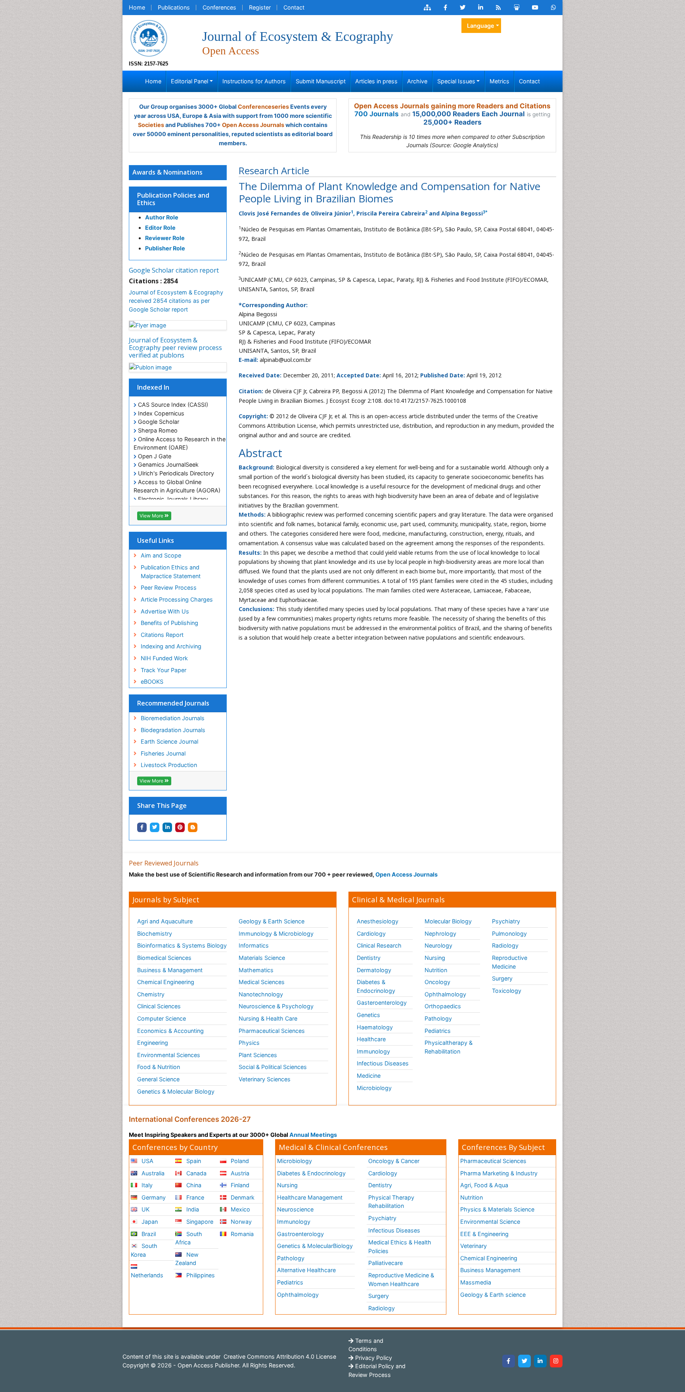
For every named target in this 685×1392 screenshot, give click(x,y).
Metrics (499, 81)
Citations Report (162, 634)
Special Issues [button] (456, 81)
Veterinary (473, 1245)
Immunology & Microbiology (276, 933)
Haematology (375, 1027)
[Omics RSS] (498, 7)
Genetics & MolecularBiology (315, 1245)
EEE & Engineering (484, 1233)
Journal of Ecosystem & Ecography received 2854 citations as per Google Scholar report (176, 301)
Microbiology (374, 1087)
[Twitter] (524, 1361)
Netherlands (147, 1275)
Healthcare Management (309, 1197)
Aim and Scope (161, 555)
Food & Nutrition (158, 1066)
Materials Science (262, 957)
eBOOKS (152, 681)
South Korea (144, 1250)
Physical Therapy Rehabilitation (391, 1201)
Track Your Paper (163, 670)
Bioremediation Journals (173, 718)
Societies (151, 124)
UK (144, 1209)
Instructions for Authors (254, 81)
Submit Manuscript (321, 81)
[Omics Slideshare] (516, 7)
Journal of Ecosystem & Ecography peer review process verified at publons (175, 348)
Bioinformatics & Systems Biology (182, 945)
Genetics (368, 1014)
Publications (174, 7)
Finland (239, 1185)
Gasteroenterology (382, 1002)
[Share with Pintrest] (180, 827)
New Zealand (186, 1259)
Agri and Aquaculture (165, 921)
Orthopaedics (443, 1006)
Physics (249, 1042)
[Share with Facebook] (142, 827)
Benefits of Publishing (169, 622)
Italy (146, 1185)
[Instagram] (556, 1361)
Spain (193, 1160)
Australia (152, 1173)
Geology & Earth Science (271, 921)
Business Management (490, 1270)
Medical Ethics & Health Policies (399, 1246)
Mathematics (256, 970)
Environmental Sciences (168, 1055)
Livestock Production (169, 764)
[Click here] (427, 7)
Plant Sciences (258, 1055)
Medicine (369, 1075)
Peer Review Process (169, 587)
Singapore (199, 1221)
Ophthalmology (445, 994)
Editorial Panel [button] (189, 81)
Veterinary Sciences (265, 1079)
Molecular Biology (448, 921)
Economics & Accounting (170, 1030)
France (194, 1197)
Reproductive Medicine (509, 962)
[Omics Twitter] (462, 7)
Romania (241, 1233)
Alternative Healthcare (306, 1270)
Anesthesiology (377, 921)
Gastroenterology (300, 1233)
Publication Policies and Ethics (173, 199)
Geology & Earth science (493, 1294)
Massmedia (475, 1282)
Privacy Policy (373, 1357)
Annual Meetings (313, 1134)
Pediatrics (438, 1030)
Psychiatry (506, 921)
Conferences (219, 7)
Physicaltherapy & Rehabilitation (449, 1047)
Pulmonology (509, 933)
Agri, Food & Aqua (484, 1185)
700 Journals (376, 114)
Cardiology (371, 933)
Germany (153, 1197)
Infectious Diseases (383, 1063)
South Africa (188, 1238)
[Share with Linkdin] (167, 827)
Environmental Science (490, 1221)
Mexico (239, 1209)
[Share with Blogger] (192, 827)
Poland (239, 1160)
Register (260, 7)
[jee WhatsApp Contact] (554, 7)
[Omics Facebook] (445, 7)
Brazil (148, 1233)
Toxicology (506, 990)
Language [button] (480, 25)
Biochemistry (154, 933)
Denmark (241, 1197)
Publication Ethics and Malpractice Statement (171, 571)
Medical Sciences (262, 982)
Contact (293, 7)
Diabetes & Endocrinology (376, 986)
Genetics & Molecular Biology (175, 1091)
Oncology (437, 982)
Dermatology (374, 970)
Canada (196, 1173)
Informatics (254, 945)
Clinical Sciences (159, 1006)
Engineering (152, 1042)
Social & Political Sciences (273, 1066)
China (193, 1185)
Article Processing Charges (177, 599)
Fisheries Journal (163, 753)
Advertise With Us (165, 611)
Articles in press (376, 81)
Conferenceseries (263, 106)
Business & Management (170, 970)
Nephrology (440, 933)
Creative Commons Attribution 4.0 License (279, 1356)
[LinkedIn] (540, 1361)
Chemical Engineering (165, 982)
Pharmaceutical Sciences (272, 1030)
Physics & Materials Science (497, 1209)
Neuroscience (295, 1209)
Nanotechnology (261, 994)
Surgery (502, 978)
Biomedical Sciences (164, 957)
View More (152, 516)
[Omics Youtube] (535, 7)
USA (146, 1160)
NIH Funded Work (164, 658)
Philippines (200, 1275)
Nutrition (436, 970)
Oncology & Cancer (393, 1160)
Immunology (373, 1051)
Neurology (438, 945)
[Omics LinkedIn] (481, 7)
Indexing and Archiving (171, 646)
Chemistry (151, 994)
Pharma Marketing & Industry (499, 1173)
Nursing (435, 957)
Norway (240, 1221)
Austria (239, 1173)
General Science (158, 1079)
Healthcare (371, 1039)
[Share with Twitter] (154, 827)
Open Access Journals (253, 124)
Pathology (438, 1018)
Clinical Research (379, 945)
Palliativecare (385, 1262)
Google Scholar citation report (174, 270)
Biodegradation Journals (173, 730)
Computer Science (161, 1018)
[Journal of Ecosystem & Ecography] (148, 37)
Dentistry (369, 957)
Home (137, 7)
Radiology (505, 945)
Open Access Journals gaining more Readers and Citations (452, 106)
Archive (417, 81)
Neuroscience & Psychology (276, 1006)
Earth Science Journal (169, 741)
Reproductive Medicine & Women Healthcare (401, 1279)
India (192, 1209)
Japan (149, 1221)
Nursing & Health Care (268, 1018)
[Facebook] (508, 1361)
